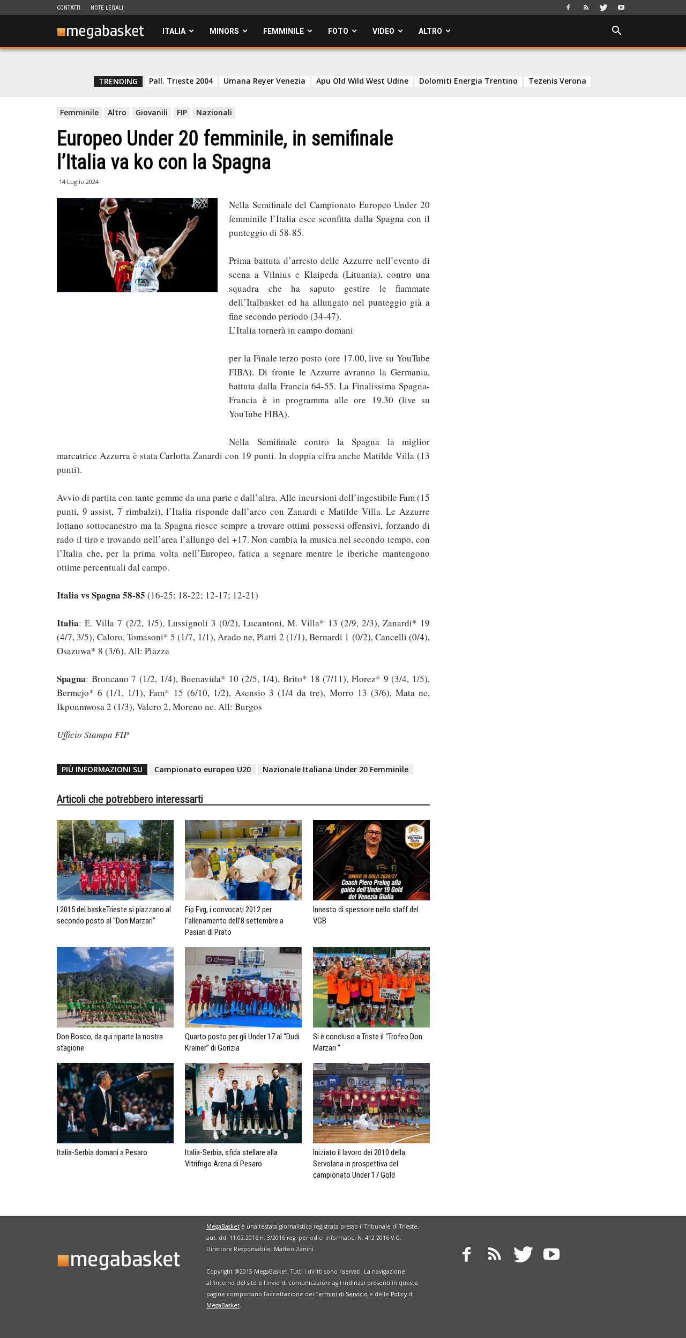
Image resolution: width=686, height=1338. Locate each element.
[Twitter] (603, 7)
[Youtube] (621, 7)
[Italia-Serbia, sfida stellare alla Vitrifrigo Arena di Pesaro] (243, 1103)
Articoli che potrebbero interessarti (130, 799)
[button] (616, 32)
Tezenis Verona (557, 81)
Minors (224, 31)
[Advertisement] (137, 371)
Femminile (283, 31)
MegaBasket (223, 1226)
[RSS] (586, 7)
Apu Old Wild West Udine (362, 81)
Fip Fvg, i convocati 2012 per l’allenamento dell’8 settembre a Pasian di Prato (234, 921)
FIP (182, 112)
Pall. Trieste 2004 (181, 81)
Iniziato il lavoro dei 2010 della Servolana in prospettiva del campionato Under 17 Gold (359, 1164)
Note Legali (107, 7)
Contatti (68, 7)
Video (383, 31)
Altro (430, 31)
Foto (338, 31)
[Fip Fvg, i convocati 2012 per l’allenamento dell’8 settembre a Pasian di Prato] (243, 860)
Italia (173, 31)
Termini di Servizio (342, 1294)
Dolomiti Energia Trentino (468, 81)
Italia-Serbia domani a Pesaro (102, 1152)
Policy (399, 1294)
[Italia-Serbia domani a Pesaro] (115, 1103)
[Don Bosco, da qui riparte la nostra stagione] (115, 987)
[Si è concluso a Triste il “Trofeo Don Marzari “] (371, 987)
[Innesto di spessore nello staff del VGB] (371, 860)
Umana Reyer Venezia (264, 81)
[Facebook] (568, 7)
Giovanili (152, 112)
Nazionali (214, 112)
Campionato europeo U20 (202, 769)
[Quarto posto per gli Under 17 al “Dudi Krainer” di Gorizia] (243, 987)
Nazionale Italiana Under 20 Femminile (335, 769)
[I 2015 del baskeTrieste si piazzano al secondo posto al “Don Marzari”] (115, 860)
